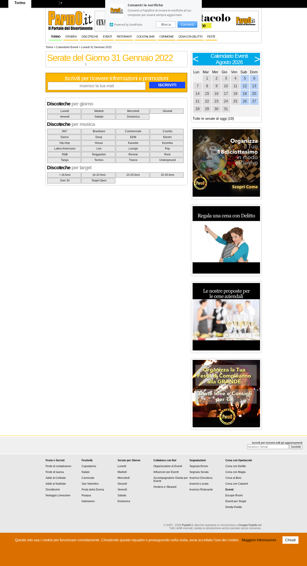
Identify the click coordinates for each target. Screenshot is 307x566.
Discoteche (90, 36)
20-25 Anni (133, 174)
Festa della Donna (93, 489)
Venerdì (122, 489)
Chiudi (290, 540)
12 (245, 86)
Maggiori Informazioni (259, 540)
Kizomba (167, 143)
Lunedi (64, 111)
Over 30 (65, 180)
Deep (99, 137)
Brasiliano (99, 131)
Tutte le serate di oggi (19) (213, 118)
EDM (133, 137)
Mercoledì (124, 477)
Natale (86, 472)
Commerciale (133, 131)
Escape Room (234, 495)
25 (235, 101)
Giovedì (122, 483)
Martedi (99, 111)
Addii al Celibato (56, 477)
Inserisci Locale (199, 483)
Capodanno (89, 466)
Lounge (133, 148)
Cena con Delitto (235, 466)
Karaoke (133, 143)
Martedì (122, 472)
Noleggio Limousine (58, 495)
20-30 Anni (167, 174)
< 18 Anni (65, 174)
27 (254, 101)
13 (254, 86)
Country (167, 131)
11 (235, 86)
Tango (65, 160)
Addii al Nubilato (56, 483)
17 (226, 94)
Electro (167, 137)
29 (207, 109)
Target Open (99, 180)
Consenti (187, 24)
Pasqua (86, 495)
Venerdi (64, 116)
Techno (98, 160)
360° (65, 131)
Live (99, 148)
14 (198, 94)
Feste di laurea (55, 472)
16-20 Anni (99, 174)
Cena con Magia (235, 472)
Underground (167, 160)
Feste (211, 36)
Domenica (133, 116)
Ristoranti (124, 36)
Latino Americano (65, 148)
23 (216, 101)
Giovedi (167, 111)
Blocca (166, 24)
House (99, 143)
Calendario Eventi (67, 47)
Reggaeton (99, 154)
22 (207, 101)
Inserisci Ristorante (201, 489)
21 (198, 101)
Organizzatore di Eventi (168, 466)
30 (216, 109)
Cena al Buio (233, 477)
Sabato (99, 116)
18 (235, 94)
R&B (65, 154)
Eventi (107, 36)
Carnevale (88, 477)
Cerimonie (166, 36)
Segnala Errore (198, 466)
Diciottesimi (53, 489)
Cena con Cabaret (236, 483)
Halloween (88, 501)
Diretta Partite (233, 507)
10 (226, 86)
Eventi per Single (235, 501)
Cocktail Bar (146, 36)
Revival (133, 154)
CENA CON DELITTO (190, 36)
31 (226, 109)
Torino (55, 36)
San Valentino (90, 483)
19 (245, 94)
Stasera (71, 36)
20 (254, 94)
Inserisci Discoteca (200, 477)
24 (226, 101)
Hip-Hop (65, 143)
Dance (65, 137)
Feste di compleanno (58, 466)
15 (207, 94)
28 (198, 109)
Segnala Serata (199, 472)
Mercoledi (133, 111)
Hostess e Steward (165, 486)
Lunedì (122, 466)
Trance (133, 160)
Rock (167, 154)
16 (216, 94)
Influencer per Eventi (166, 472)
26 (245, 101)
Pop (167, 148)
